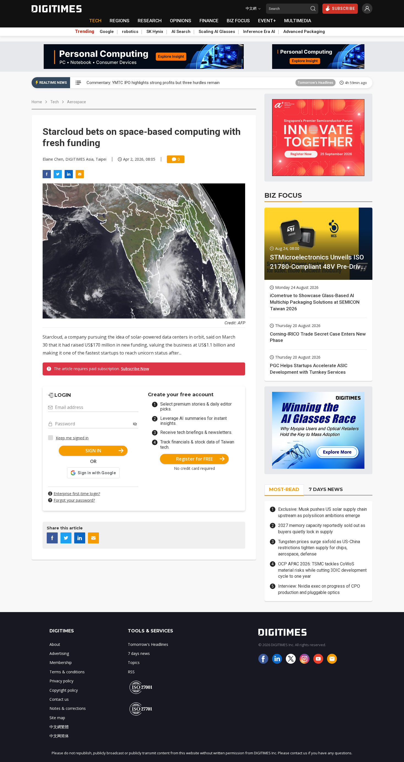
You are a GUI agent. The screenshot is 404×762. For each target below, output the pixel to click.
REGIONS (119, 20)
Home (37, 102)
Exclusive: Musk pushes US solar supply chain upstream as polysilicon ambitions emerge (322, 512)
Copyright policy (63, 690)
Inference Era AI (259, 31)
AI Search (180, 31)
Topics (134, 662)
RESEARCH (150, 20)
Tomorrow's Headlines (315, 82)
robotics (130, 31)
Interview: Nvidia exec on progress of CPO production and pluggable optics (319, 589)
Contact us (59, 699)
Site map (57, 717)
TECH (95, 20)
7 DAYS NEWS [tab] (326, 489)
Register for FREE (194, 459)
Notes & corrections (67, 708)
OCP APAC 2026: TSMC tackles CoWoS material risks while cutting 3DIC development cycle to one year (322, 570)
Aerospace (76, 102)
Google (107, 31)
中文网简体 (59, 735)
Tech (54, 102)
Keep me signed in (72, 437)
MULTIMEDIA (297, 20)
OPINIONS (180, 20)
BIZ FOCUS (238, 20)
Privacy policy (61, 680)
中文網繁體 (59, 726)
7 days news (139, 653)
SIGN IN (93, 451)
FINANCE (209, 20)
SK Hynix (154, 31)
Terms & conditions (67, 671)
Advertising (59, 653)
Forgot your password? (74, 500)
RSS (131, 671)
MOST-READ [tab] (284, 489)
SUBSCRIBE (343, 8)
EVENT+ (267, 20)
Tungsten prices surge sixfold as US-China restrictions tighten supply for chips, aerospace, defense (319, 548)
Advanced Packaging (304, 31)
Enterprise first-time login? (77, 493)
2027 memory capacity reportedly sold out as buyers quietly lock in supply (321, 528)
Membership (60, 662)
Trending (84, 31)
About (54, 644)
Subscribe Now (135, 368)
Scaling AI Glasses (217, 31)
